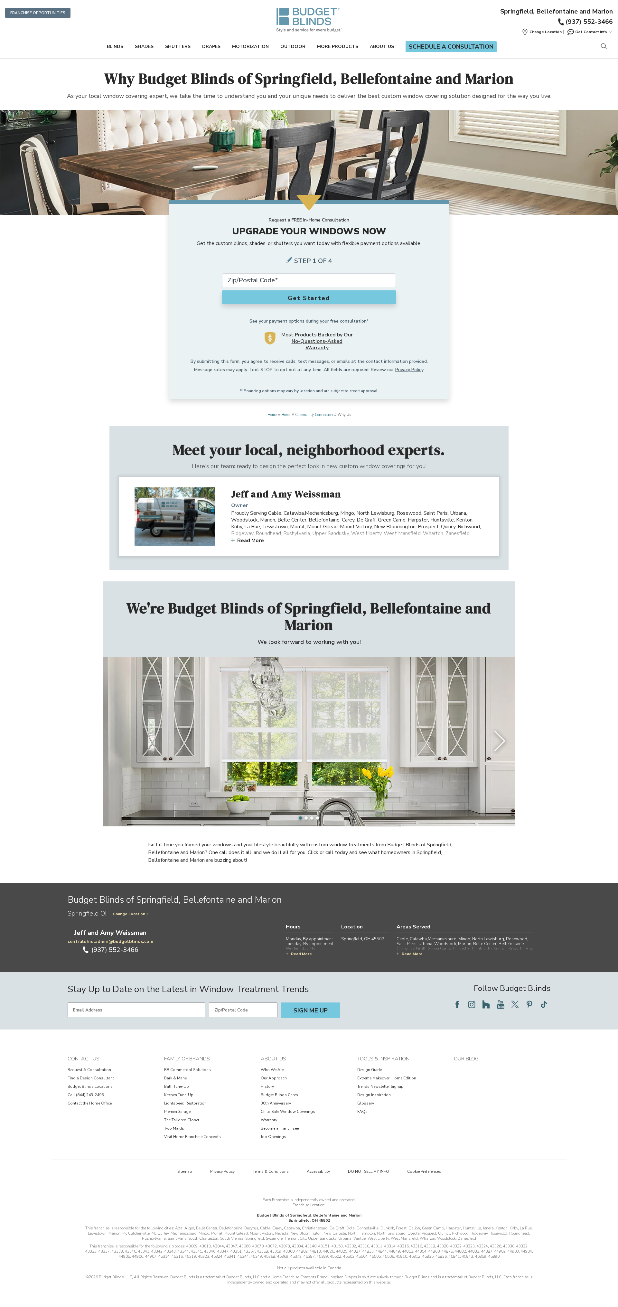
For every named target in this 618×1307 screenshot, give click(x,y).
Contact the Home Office (90, 1103)
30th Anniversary (276, 1103)
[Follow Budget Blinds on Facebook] (457, 1004)
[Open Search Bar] (603, 47)
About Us (382, 46)
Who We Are (272, 1069)
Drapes (211, 46)
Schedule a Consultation (451, 46)
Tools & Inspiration (383, 1058)
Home (271, 414)
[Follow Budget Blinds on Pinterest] (529, 1004)
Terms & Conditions (271, 1171)
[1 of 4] (300, 818)
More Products (337, 46)
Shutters (178, 46)
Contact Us (83, 1058)
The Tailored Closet (181, 1120)
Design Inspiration (374, 1094)
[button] (542, 32)
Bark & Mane (175, 1078)
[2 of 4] (306, 818)
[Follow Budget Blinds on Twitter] (515, 1004)
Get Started (309, 298)
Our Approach (274, 1078)
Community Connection (314, 414)
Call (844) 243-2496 (86, 1094)
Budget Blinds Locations (90, 1086)
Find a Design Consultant (91, 1078)
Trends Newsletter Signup (380, 1086)
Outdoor (292, 46)
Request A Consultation (89, 1069)
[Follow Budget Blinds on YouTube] (500, 1004)
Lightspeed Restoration (185, 1103)
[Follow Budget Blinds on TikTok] (544, 1004)
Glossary (365, 1103)
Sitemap (184, 1171)
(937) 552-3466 (589, 21)
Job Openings (273, 1136)
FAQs (362, 1111)
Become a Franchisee (280, 1128)
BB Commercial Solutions (187, 1069)
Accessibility (318, 1171)
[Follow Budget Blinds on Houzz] (486, 1004)
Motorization (250, 46)
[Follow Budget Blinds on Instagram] (471, 1004)
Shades (144, 46)
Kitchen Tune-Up (178, 1094)
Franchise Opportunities (37, 12)
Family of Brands (187, 1058)
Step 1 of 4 (313, 261)
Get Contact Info (591, 31)
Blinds (115, 46)
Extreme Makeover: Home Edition (386, 1078)
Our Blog (466, 1058)
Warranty (269, 1120)
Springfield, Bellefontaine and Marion (556, 11)
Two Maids (174, 1128)
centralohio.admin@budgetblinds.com (110, 941)
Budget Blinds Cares (279, 1094)
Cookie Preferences (424, 1171)
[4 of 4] (317, 818)
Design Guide (369, 1069)
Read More (250, 540)
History (267, 1086)
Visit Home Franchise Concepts (192, 1136)
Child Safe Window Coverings (288, 1111)
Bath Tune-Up (176, 1086)
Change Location (129, 914)
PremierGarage (177, 1111)
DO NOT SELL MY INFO (368, 1171)
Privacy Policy (409, 370)
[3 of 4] (312, 818)
